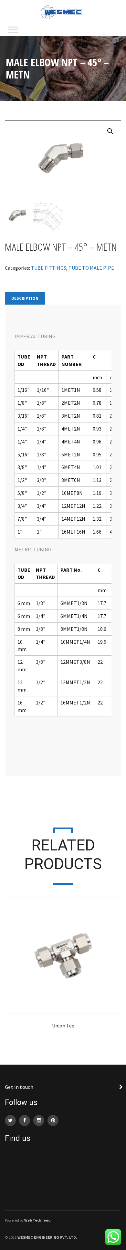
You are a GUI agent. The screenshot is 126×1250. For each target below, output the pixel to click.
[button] (110, 131)
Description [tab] (24, 298)
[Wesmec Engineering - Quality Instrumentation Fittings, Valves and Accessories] (63, 11)
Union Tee (63, 1025)
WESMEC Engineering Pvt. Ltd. (47, 1237)
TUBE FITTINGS (48, 268)
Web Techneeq (37, 1220)
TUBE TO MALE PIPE (91, 268)
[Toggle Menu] (13, 29)
